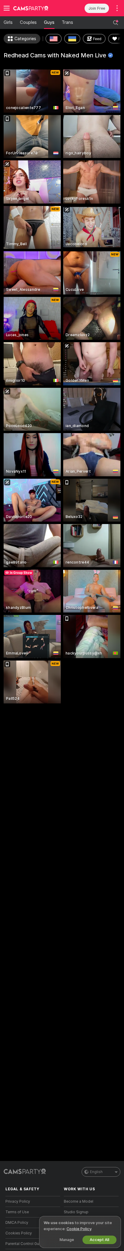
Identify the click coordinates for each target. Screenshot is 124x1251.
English (96, 1172)
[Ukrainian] (72, 38)
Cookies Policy (18, 1233)
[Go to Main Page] (37, 8)
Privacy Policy (17, 1201)
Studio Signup (76, 1212)
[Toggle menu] (6, 8)
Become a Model (78, 1201)
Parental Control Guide (25, 1244)
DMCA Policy (16, 1222)
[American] (53, 38)
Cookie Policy (79, 1229)
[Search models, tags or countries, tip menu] (115, 22)
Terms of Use (17, 1212)
